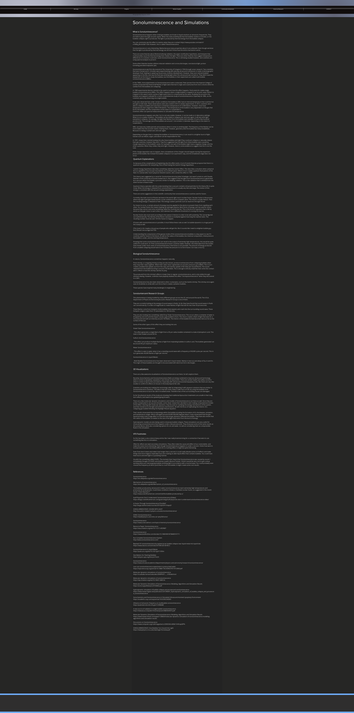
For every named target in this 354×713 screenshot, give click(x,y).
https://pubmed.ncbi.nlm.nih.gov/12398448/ (148, 605)
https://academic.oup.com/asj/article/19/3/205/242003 (152, 599)
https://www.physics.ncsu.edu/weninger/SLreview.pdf (151, 630)
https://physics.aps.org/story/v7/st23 (146, 557)
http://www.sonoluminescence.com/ (145, 540)
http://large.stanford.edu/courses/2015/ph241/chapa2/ (152, 505)
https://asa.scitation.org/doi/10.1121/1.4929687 (149, 528)
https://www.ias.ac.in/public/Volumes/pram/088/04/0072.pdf (154, 611)
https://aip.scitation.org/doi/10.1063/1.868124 (149, 580)
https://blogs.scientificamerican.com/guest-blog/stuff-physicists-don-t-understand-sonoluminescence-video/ (171, 500)
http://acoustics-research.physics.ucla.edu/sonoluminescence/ (155, 511)
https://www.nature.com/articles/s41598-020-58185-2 (151, 545)
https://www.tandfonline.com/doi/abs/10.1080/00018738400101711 (156, 534)
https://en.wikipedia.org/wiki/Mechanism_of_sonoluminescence (155, 484)
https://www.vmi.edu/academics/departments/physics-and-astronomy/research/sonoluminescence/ (168, 563)
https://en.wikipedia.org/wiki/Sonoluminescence (150, 478)
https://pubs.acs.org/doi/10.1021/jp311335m (148, 551)
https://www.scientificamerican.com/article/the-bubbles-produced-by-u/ (158, 494)
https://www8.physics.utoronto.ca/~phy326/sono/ (150, 517)
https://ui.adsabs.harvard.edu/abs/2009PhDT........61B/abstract (154, 574)
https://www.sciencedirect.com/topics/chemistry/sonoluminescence (157, 523)
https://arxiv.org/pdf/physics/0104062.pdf (147, 586)
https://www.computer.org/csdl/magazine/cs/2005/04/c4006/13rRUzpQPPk (159, 624)
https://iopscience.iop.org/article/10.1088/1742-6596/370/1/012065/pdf (157, 569)
